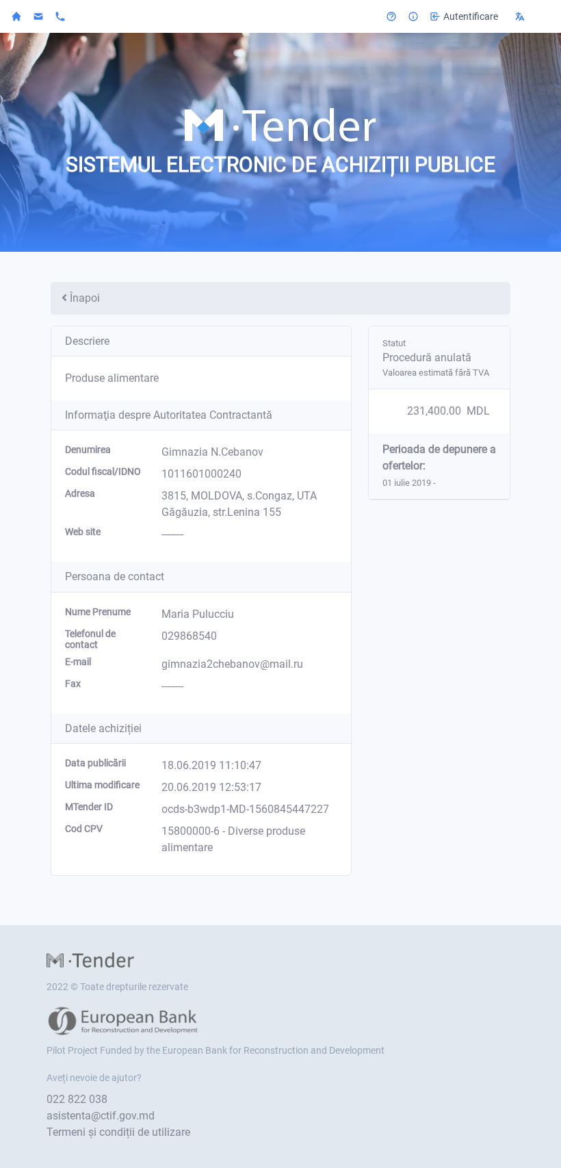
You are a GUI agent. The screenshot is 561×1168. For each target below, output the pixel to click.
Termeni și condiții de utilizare (118, 1132)
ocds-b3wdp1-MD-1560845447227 (245, 809)
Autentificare (470, 16)
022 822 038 (77, 1099)
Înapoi (85, 297)
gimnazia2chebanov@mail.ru (232, 664)
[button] (529, 16)
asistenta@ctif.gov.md (101, 1115)
